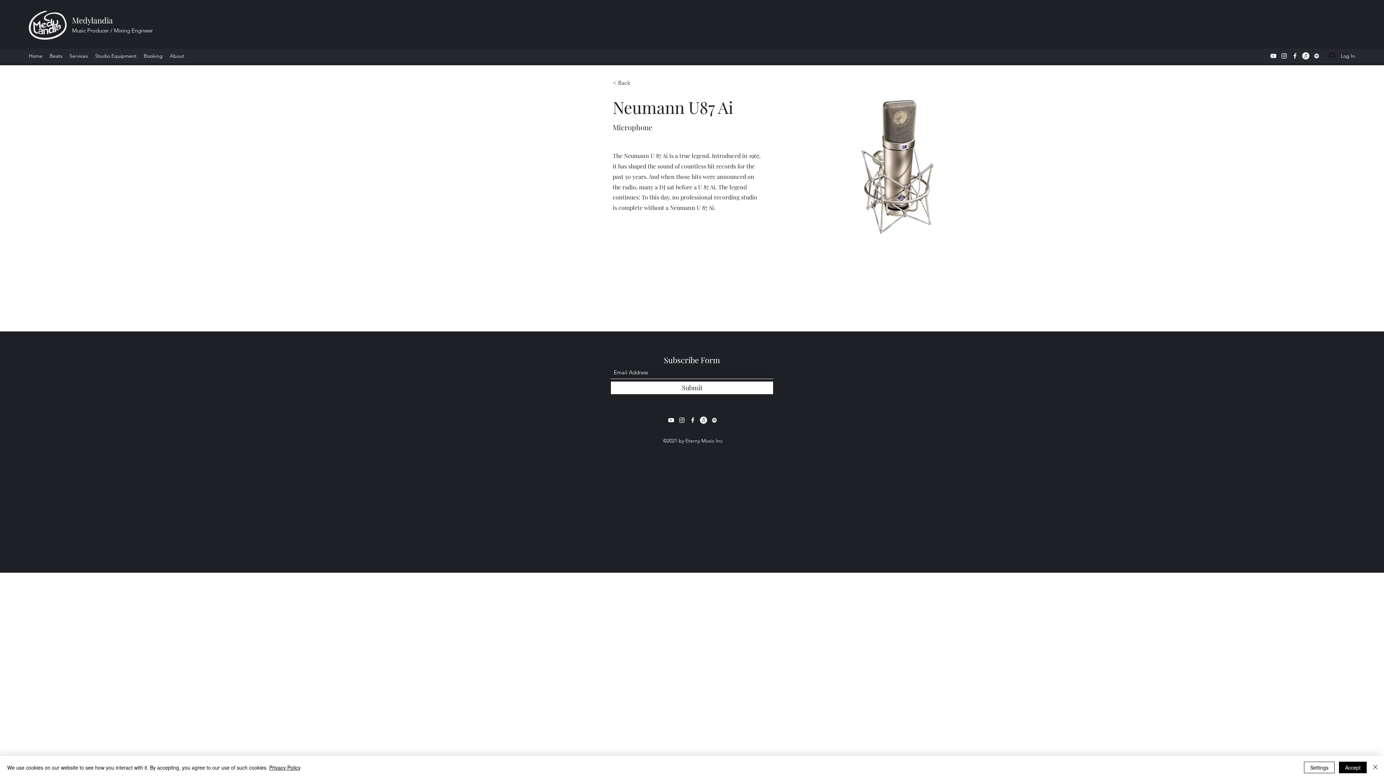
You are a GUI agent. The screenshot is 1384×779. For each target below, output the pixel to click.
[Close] (1375, 767)
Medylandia (92, 20)
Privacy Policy (285, 767)
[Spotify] (1316, 56)
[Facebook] (1295, 56)
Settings (1319, 767)
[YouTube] (1273, 56)
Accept (1353, 767)
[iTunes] (1305, 56)
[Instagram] (1284, 56)
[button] (79, 55)
